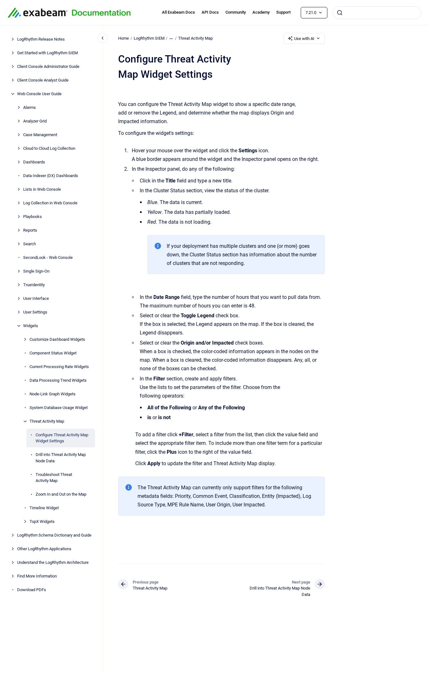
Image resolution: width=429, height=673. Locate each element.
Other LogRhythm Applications (44, 548)
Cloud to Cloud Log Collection (49, 148)
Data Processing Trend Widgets (58, 380)
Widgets (30, 325)
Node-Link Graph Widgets (53, 394)
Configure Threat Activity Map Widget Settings (62, 438)
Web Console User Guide (39, 93)
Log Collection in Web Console (50, 203)
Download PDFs (31, 589)
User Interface (36, 298)
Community (235, 12)
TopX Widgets (42, 521)
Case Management (40, 134)
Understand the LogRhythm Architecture (53, 562)
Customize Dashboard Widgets (57, 339)
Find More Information (37, 576)
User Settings (35, 312)
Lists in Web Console (42, 189)
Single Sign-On (36, 271)
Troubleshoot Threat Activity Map (54, 477)
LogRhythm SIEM (149, 38)
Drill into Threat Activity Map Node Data (61, 457)
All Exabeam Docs (178, 12)
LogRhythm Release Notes (41, 39)
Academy (261, 12)
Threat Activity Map (47, 421)
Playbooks (32, 216)
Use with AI (304, 38)
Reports (30, 230)
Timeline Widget (44, 507)
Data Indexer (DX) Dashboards (50, 175)
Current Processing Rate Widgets (59, 366)
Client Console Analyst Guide (43, 80)
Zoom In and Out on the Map (61, 494)
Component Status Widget (53, 353)
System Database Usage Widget (59, 407)
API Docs (210, 12)
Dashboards (34, 162)
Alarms (29, 107)
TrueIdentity (34, 284)
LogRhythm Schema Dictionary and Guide (54, 535)
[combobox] (377, 13)
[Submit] (340, 13)
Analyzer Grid (35, 121)
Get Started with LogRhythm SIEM (47, 52)
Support (283, 12)
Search (29, 243)
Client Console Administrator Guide (48, 66)
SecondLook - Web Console (48, 257)
